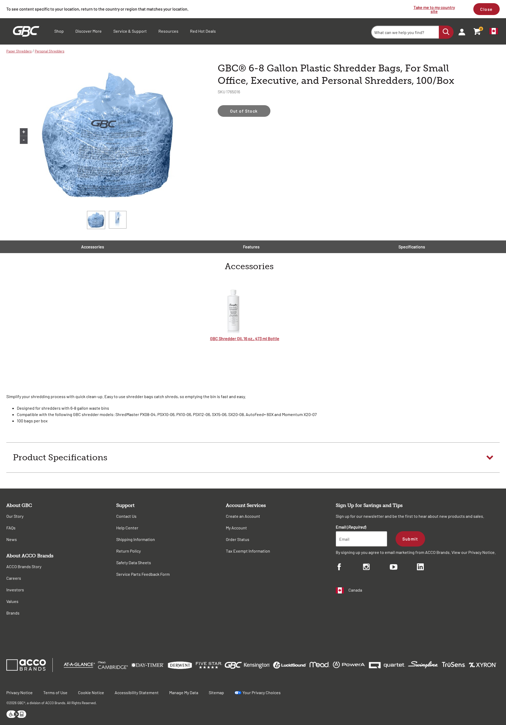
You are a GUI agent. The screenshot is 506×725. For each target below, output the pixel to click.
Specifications (411, 246)
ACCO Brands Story (23, 566)
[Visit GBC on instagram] (376, 567)
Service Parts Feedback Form (143, 574)
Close (486, 9)
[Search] (446, 32)
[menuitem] (460, 31)
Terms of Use (55, 692)
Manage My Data (183, 692)
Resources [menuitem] (168, 30)
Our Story (14, 516)
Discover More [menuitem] (88, 30)
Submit (410, 538)
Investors (15, 589)
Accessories (92, 246)
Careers (13, 578)
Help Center (127, 527)
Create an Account (243, 516)
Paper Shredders (19, 51)
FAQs (11, 527)
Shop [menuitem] (59, 30)
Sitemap (216, 692)
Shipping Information (135, 539)
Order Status (237, 539)
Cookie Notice (91, 692)
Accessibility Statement (137, 692)
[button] (253, 458)
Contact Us (126, 516)
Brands (13, 612)
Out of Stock (244, 110)
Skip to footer (1, 1)
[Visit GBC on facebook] (349, 567)
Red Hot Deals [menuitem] (203, 30)
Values (12, 601)
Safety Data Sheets (133, 562)
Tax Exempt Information (248, 550)
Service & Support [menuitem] (130, 30)
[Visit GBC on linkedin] (430, 567)
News (11, 539)
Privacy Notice (481, 552)
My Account (236, 527)
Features (251, 246)
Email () (351, 526)
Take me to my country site (434, 9)
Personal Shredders (49, 51)
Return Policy (128, 550)
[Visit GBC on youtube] (403, 567)
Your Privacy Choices (261, 692)
